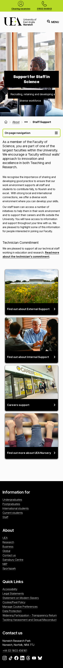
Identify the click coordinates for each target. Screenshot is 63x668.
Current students (13, 512)
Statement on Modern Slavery (21, 598)
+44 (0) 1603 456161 (15, 650)
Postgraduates (11, 504)
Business (8, 546)
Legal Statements (13, 593)
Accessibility (10, 589)
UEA (5, 537)
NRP (5, 564)
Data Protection (12, 611)
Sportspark (9, 568)
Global (6, 551)
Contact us (9, 555)
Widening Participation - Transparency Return (30, 615)
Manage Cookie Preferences (20, 606)
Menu (55, 22)
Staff (5, 517)
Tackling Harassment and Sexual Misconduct (29, 619)
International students (16, 508)
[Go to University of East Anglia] (20, 22)
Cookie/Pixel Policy (14, 602)
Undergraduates (12, 499)
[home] (6, 122)
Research (8, 542)
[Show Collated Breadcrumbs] (26, 122)
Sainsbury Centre (13, 559)
